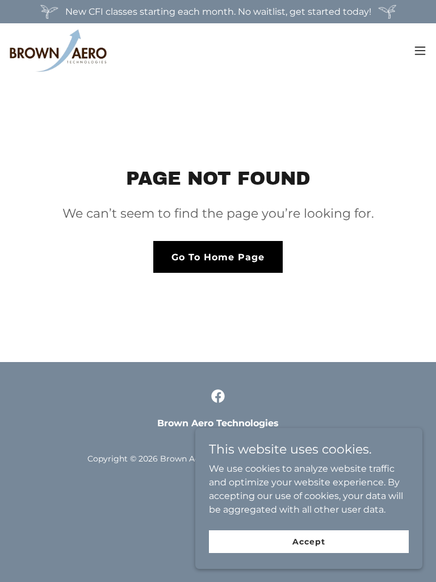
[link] (58, 50)
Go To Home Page (218, 257)
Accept (308, 541)
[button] (420, 50)
